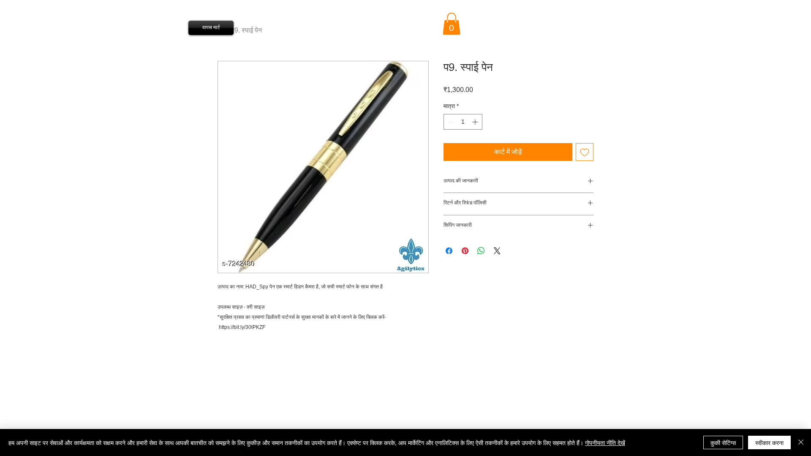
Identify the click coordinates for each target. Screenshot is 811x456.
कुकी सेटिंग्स (723, 442)
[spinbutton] (463, 121)
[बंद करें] (801, 442)
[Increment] (476, 121)
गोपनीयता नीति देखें (605, 442)
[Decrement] (450, 121)
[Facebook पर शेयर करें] (449, 251)
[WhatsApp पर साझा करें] (481, 251)
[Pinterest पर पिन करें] (465, 251)
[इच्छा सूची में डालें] (584, 152)
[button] (451, 24)
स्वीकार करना (769, 442)
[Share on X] (497, 251)
